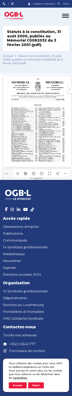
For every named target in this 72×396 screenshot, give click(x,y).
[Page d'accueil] (18, 16)
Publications (13, 233)
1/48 (6, 173)
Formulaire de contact (27, 351)
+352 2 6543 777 (22, 344)
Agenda (9, 268)
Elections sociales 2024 (22, 274)
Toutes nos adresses (20, 335)
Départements (15, 298)
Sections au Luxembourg (23, 305)
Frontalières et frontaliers (23, 312)
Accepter (18, 385)
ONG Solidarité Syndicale (23, 318)
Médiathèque (14, 254)
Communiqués (15, 240)
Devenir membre (44, 3)
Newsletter (12, 261)
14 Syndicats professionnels (25, 247)
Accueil (8, 56)
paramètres (20, 378)
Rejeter (36, 385)
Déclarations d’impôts (21, 227)
